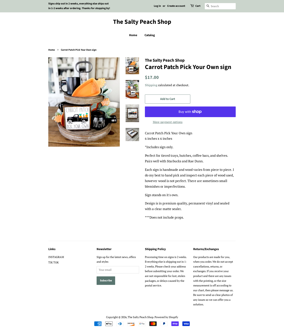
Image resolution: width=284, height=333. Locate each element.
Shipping (151, 85)
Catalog (150, 35)
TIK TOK (53, 262)
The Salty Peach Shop (142, 22)
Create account (176, 6)
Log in (157, 6)
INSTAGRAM (56, 257)
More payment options (168, 122)
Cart (197, 6)
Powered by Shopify (166, 317)
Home (133, 35)
